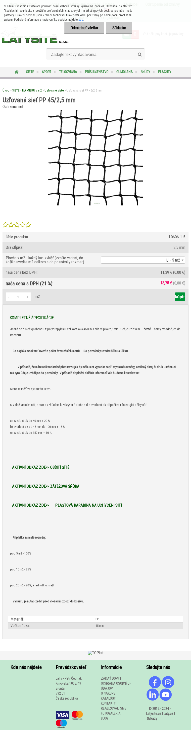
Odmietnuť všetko (84, 27)
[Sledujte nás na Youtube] (165, 691)
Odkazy (152, 719)
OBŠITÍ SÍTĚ (59, 467)
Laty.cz (168, 714)
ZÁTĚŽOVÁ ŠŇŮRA (64, 486)
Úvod (5, 90)
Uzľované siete (54, 90)
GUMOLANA (124, 72)
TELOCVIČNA (68, 72)
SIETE (30, 72)
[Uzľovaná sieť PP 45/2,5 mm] (95, 112)
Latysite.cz (153, 714)
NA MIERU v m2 (32, 90)
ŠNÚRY (145, 72)
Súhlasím (119, 27)
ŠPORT (46, 72)
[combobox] (143, 260)
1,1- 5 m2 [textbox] (172, 260)
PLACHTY (164, 72)
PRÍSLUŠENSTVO (96, 72)
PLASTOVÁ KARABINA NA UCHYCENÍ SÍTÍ (88, 505)
